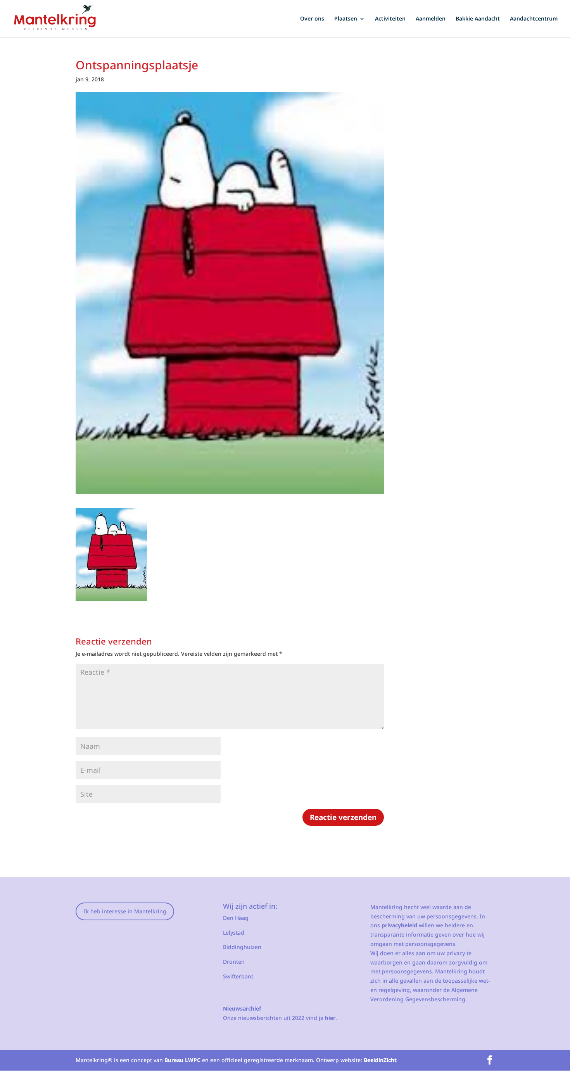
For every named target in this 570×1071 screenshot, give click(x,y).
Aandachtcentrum (534, 19)
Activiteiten (390, 19)
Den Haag (236, 917)
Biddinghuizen (242, 947)
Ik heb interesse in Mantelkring (125, 911)
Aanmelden (431, 19)
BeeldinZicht (380, 1060)
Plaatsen (345, 19)
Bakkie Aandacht (478, 19)
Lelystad (233, 932)
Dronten (234, 961)
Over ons (312, 19)
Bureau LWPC (182, 1060)
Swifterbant (238, 976)
